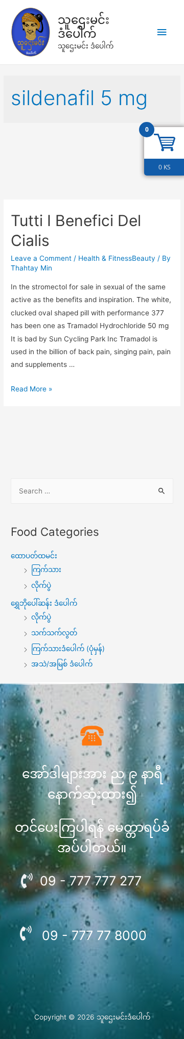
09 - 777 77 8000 (94, 935)
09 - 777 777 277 (91, 880)
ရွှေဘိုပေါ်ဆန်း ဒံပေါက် (44, 603)
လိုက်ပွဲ (41, 585)
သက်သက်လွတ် (54, 633)
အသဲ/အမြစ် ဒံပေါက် (62, 664)
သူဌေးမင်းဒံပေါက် (83, 27)
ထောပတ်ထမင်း (34, 556)
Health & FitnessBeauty (116, 258)
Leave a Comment (41, 258)
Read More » (31, 389)
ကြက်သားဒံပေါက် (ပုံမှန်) (68, 649)
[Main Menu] (162, 32)
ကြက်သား (46, 569)
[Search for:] (92, 491)
